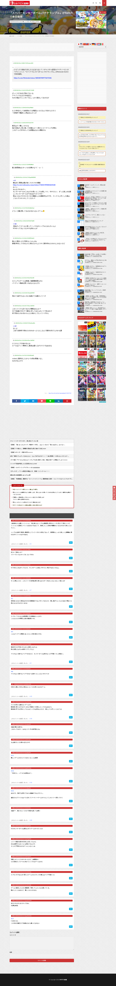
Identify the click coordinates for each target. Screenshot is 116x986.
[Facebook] (16, 401)
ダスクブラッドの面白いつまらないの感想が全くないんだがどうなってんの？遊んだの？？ (92, 147)
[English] (81, 44)
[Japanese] (78, 44)
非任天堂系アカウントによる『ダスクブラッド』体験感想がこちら (95, 227)
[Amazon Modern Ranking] (102, 402)
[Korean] (90, 44)
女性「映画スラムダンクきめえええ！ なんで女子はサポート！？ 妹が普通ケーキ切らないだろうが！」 (39, 456)
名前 (11, 952)
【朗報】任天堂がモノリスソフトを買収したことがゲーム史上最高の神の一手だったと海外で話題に (95, 279)
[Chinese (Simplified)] (84, 44)
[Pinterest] (67, 401)
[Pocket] (42, 401)
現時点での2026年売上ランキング (89, 117)
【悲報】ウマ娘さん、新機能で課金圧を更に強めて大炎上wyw (28, 448)
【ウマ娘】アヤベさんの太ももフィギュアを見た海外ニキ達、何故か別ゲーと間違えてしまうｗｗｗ (38, 460)
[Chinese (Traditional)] (87, 44)
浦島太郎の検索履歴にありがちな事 (20, 475)
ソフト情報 (26, 21)
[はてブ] (33, 401)
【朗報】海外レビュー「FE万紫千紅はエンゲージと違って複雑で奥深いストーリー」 (95, 309)
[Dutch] (99, 44)
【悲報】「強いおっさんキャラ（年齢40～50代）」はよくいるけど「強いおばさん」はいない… (37, 444)
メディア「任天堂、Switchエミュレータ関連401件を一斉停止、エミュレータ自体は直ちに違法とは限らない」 (95, 198)
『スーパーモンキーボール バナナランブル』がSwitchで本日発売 (39, 36)
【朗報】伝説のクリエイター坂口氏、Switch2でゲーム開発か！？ (95, 233)
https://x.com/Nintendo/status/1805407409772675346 (32, 78)
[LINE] (50, 401)
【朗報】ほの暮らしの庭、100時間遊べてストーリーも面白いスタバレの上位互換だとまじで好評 (95, 297)
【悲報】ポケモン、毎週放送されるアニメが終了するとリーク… (95, 267)
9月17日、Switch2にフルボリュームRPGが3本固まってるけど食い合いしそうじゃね (95, 303)
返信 (71, 542)
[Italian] (101, 44)
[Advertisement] (42, 47)
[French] (96, 44)
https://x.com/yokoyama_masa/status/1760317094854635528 (34, 185)
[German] (93, 44)
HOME (12, 36)
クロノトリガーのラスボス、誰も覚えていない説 (24, 441)
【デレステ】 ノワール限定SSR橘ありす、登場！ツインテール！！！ (30, 471)
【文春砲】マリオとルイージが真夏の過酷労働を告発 (92, 165)
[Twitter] (25, 401)
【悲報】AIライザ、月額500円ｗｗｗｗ (21, 452)
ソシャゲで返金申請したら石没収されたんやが (23, 463)
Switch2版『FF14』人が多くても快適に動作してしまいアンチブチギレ (95, 255)
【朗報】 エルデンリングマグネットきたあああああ (25, 467)
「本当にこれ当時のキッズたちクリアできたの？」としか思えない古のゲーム (95, 239)
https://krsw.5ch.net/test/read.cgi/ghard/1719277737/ (60, 393)
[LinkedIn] (59, 401)
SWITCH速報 (63, 979)
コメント (13, 935)
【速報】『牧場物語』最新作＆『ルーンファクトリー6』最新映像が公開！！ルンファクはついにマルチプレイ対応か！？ (42, 479)
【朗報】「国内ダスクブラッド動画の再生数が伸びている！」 (95, 209)
